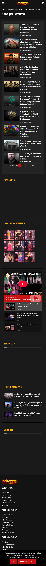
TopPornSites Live (8, 522)
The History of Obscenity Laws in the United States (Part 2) (30, 156)
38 (32, 165)
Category (10, 9)
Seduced (5, 530)
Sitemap (5, 505)
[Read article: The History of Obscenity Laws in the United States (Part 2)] (11, 158)
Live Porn (5, 517)
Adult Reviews (7, 520)
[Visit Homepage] (23, 3)
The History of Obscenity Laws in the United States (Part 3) (30, 143)
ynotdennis (25, 137)
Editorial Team (7, 500)
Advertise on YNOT (8, 503)
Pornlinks (5, 542)
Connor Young (26, 60)
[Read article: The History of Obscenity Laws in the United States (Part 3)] (11, 145)
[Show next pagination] (37, 165)
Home (3, 9)
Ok (14, 561)
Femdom (5, 549)
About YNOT (6, 493)
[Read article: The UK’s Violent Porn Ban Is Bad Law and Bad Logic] (11, 58)
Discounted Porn (7, 525)
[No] (43, 558)
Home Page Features (21, 9)
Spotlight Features (34, 9)
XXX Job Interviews (8, 544)
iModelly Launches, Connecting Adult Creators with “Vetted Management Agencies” (28, 405)
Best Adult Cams (8, 515)
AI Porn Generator (8, 532)
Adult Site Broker (8, 547)
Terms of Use (6, 495)
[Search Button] (43, 3)
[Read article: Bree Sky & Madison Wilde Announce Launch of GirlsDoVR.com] (8, 415)
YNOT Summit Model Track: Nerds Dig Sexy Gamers (24, 300)
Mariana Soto (26, 35)
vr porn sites (6, 527)
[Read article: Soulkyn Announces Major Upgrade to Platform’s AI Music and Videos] (8, 396)
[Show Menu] (3, 3)
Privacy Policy (6, 498)
